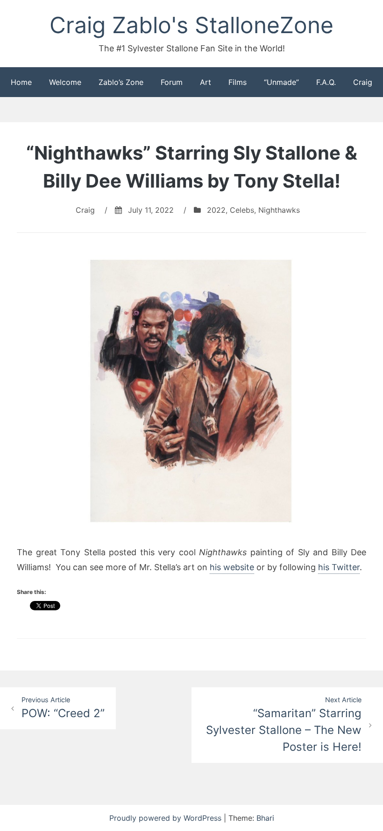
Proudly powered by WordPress (166, 818)
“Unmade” (281, 82)
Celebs (242, 210)
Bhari (265, 818)
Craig (362, 82)
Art (205, 82)
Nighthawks (279, 210)
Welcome (65, 82)
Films (237, 82)
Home (21, 82)
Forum (172, 82)
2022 (216, 210)
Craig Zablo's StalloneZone (191, 25)
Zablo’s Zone (121, 82)
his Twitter (339, 567)
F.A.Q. (326, 82)
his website (232, 567)
